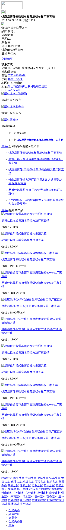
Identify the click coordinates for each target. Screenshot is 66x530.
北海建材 (52, 500)
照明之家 (37, 485)
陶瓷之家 (13, 485)
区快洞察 (10, 489)
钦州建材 (25, 500)
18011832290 (15, 79)
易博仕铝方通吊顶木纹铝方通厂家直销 (25, 220)
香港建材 (57, 489)
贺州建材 (40, 496)
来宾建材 (16, 496)
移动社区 (7, 477)
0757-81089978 (17, 75)
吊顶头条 (40, 481)
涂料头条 (16, 481)
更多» (4, 146)
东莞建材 (31, 492)
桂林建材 (13, 503)
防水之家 (49, 485)
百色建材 (52, 496)
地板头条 (28, 481)
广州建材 (19, 492)
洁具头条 (55, 477)
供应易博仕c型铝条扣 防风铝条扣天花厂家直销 (30, 306)
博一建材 (22, 489)
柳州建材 (25, 503)
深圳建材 (45, 489)
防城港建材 (39, 500)
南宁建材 (55, 492)
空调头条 (31, 477)
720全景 (34, 489)
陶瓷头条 (19, 477)
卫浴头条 (43, 477)
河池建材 (28, 496)
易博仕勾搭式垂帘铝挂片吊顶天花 (22, 240)
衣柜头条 (52, 481)
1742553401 (13, 90)
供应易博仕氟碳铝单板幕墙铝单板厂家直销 (35, 152)
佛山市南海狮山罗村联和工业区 (27, 86)
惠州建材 (43, 492)
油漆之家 (25, 485)
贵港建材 (13, 500)
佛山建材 (7, 492)
